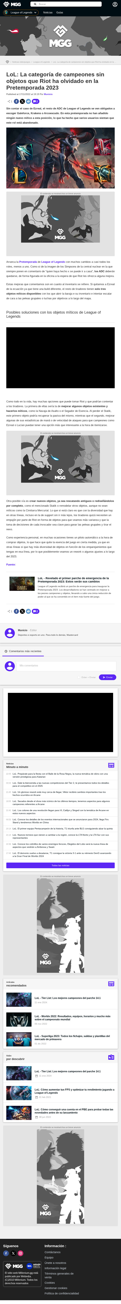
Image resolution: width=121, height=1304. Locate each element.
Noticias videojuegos (21, 62)
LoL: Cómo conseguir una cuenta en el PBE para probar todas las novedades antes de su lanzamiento (74, 1111)
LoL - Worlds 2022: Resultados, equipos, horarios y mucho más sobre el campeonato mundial (72, 1018)
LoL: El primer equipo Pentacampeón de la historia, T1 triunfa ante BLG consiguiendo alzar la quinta (63, 828)
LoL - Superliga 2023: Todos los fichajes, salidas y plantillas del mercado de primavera (72, 1038)
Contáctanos (52, 1252)
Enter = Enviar (89, 677)
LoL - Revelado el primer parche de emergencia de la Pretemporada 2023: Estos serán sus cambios (73, 580)
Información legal (55, 1268)
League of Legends (41, 62)
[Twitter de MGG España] (13, 1253)
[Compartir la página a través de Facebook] (16, 101)
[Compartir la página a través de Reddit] (28, 101)
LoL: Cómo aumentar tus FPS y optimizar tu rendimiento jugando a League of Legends (74, 1091)
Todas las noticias (60, 865)
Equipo (49, 1257)
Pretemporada (28, 261)
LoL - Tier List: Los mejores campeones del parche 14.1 (68, 998)
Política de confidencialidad (62, 1293)
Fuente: (11, 564)
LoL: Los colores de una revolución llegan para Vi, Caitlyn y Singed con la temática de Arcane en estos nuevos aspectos (61, 812)
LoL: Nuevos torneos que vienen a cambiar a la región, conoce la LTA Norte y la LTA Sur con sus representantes (61, 836)
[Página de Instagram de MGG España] (20, 1253)
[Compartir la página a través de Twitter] (22, 101)
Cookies (50, 1282)
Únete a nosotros (55, 1262)
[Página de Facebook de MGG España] (6, 1253)
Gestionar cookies (56, 1288)
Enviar (109, 677)
